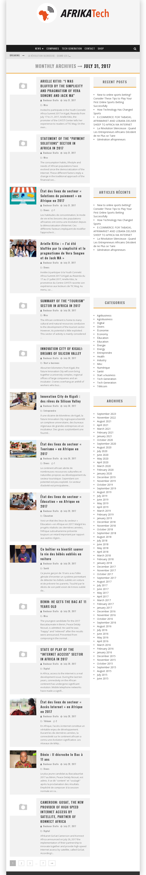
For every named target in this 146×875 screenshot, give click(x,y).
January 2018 (104, 563)
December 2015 (106, 656)
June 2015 (102, 678)
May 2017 (102, 592)
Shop (101, 48)
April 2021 (102, 425)
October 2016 (105, 618)
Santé (46, 568)
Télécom (47, 721)
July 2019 (102, 495)
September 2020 (106, 443)
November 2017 (106, 570)
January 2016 (104, 652)
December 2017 (106, 566)
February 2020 (105, 469)
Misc (46, 105)
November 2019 (106, 481)
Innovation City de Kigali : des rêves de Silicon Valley (60, 398)
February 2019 (105, 514)
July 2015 (102, 674)
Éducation (48, 515)
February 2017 (105, 604)
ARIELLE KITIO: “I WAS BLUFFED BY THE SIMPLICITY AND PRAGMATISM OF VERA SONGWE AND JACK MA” (61, 88)
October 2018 (105, 529)
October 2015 (105, 663)
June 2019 (102, 499)
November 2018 (106, 525)
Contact (90, 48)
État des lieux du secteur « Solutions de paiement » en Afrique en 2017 (61, 196)
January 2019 (104, 518)
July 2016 (102, 630)
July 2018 (102, 540)
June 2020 (102, 454)
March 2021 (104, 428)
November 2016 (106, 615)
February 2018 (105, 559)
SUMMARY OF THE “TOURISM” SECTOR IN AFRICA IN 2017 (62, 303)
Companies (52, 48)
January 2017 (104, 607)
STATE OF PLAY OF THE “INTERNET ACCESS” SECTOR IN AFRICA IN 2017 (61, 654)
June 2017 (102, 589)
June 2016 (102, 633)
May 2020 (102, 458)
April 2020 (102, 462)
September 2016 (106, 622)
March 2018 (104, 555)
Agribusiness (104, 315)
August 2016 (104, 626)
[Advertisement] (114, 164)
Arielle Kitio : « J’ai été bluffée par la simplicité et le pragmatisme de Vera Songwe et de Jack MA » (63, 250)
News (38, 48)
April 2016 (102, 641)
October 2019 (105, 484)
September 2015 (106, 667)
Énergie (101, 345)
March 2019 (104, 510)
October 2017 (105, 574)
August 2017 (104, 581)
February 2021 (105, 432)
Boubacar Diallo (51, 100)
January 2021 (104, 436)
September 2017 (106, 577)
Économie (103, 330)
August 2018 (104, 536)
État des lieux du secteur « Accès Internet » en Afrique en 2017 (61, 707)
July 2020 (102, 451)
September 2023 (106, 413)
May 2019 (102, 503)
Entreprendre (50, 410)
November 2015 (106, 659)
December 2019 (106, 477)
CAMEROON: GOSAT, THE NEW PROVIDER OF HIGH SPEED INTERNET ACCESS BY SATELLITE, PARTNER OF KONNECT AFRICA (62, 812)
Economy (102, 334)
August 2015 (104, 671)
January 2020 (104, 473)
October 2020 (105, 440)
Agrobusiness (105, 319)
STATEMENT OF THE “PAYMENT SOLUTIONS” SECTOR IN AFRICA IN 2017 (62, 143)
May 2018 (102, 548)
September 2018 (106, 533)
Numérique (103, 367)
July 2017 (102, 585)
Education (102, 341)
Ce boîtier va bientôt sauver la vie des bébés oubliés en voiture (61, 554)
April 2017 (102, 596)
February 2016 (105, 648)
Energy (101, 349)
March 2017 (104, 600)
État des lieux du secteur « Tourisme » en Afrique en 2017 (60, 449)
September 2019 (106, 488)
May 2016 (102, 637)
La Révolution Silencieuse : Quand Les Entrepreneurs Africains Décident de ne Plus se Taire (114, 132)
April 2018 (102, 551)
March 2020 (104, 466)
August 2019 (104, 492)
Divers (46, 210)
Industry (101, 360)
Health (101, 356)
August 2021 (104, 421)
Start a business (51, 363)
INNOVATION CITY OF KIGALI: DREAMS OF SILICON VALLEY (61, 351)
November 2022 (106, 417)
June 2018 (102, 544)
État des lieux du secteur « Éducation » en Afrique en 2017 (60, 501)
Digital (47, 668)
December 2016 (106, 611)
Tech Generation (72, 48)
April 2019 (102, 507)
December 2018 (106, 522)
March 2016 (104, 645)
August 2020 (104, 447)
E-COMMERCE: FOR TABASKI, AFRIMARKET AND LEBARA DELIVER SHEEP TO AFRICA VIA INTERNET (114, 120)
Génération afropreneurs (111, 139)
